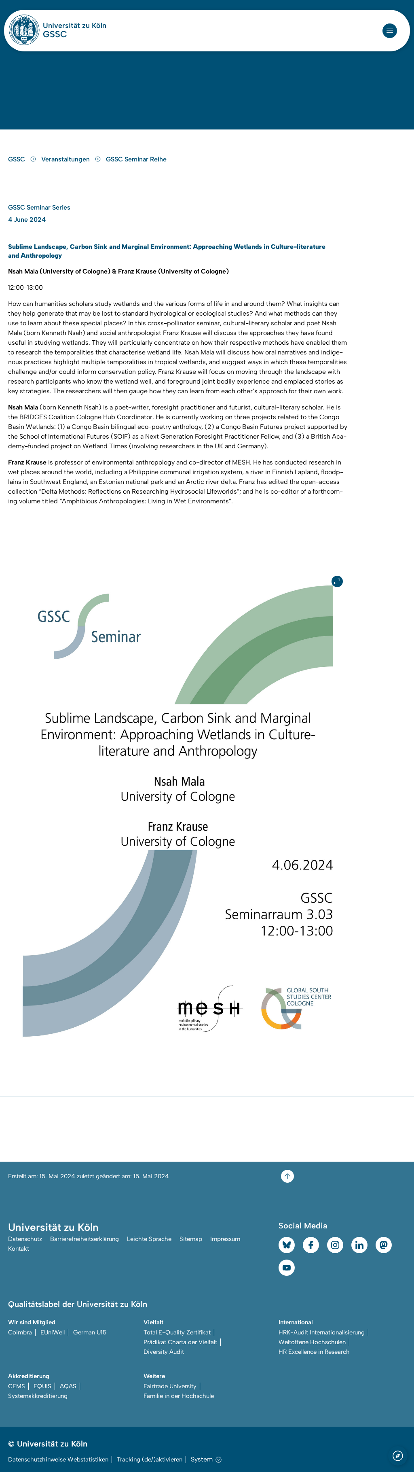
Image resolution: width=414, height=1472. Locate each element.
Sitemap (191, 1239)
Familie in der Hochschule (179, 1396)
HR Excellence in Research (314, 1351)
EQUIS (42, 1386)
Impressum (225, 1239)
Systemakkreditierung (38, 1396)
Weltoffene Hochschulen (312, 1342)
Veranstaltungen (66, 159)
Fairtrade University (170, 1386)
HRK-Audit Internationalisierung (322, 1332)
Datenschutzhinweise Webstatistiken (58, 1459)
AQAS (68, 1386)
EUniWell (52, 1332)
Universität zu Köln (74, 25)
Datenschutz (25, 1239)
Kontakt (18, 1248)
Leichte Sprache (149, 1239)
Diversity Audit (164, 1351)
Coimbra (20, 1332)
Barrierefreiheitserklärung (84, 1239)
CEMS (16, 1386)
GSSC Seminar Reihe (136, 159)
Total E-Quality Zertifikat (177, 1332)
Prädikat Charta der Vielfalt (180, 1342)
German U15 (89, 1332)
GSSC (55, 34)
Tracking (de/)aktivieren (149, 1459)
